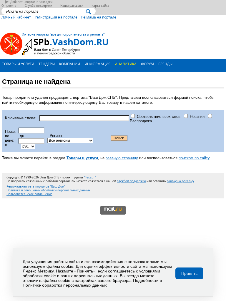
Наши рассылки (71, 6)
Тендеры (46, 63)
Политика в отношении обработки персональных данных (48, 190)
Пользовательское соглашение (29, 194)
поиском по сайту (194, 158)
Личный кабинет (16, 17)
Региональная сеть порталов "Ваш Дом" (35, 186)
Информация (97, 63)
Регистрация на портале (56, 17)
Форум (147, 63)
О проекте (8, 6)
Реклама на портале (98, 17)
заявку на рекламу (180, 181)
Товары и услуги (17, 63)
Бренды (164, 63)
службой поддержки (131, 181)
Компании (69, 63)
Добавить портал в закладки (31, 2)
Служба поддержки (38, 6)
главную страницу (122, 158)
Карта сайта (100, 6)
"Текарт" (90, 177)
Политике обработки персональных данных (65, 285)
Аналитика (125, 63)
